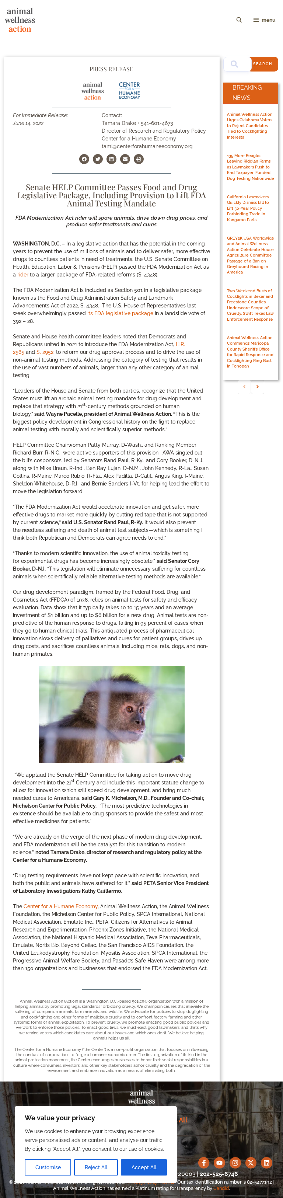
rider (22, 275)
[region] (96, 1144)
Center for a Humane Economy (61, 906)
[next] (257, 387)
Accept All (144, 1167)
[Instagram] (235, 1163)
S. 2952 (44, 352)
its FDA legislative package (120, 313)
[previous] (244, 387)
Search (262, 64)
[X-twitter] (251, 1163)
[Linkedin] (266, 1163)
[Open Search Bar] (239, 20)
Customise (48, 1167)
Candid (221, 1188)
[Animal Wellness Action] (20, 20)
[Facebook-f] (204, 1163)
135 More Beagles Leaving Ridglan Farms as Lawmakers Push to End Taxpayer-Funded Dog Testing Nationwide (250, 167)
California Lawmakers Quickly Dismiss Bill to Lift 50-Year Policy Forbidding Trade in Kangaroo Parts (248, 208)
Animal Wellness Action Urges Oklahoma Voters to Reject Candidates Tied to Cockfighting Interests (250, 126)
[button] (84, 159)
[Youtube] (219, 1163)
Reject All (96, 1167)
